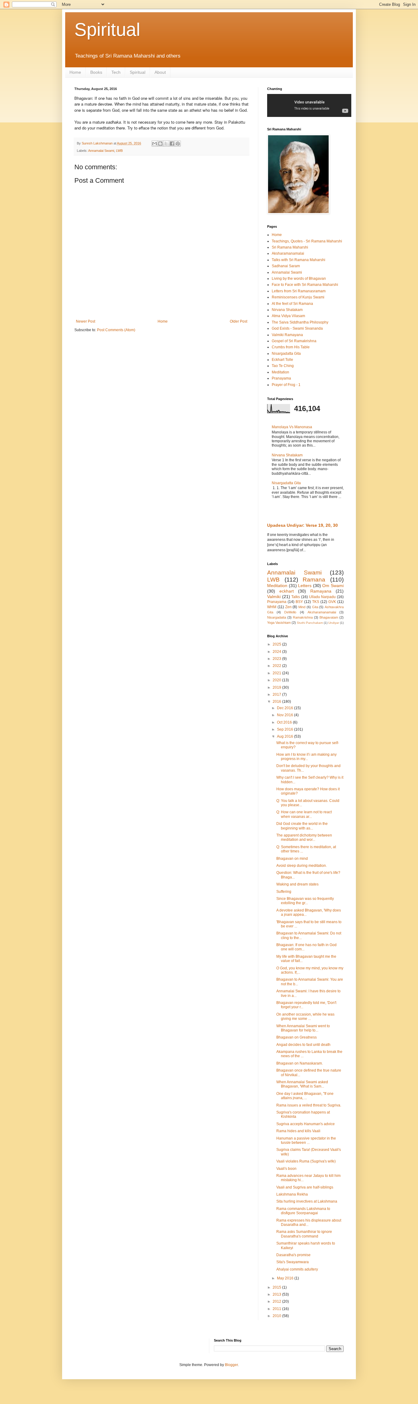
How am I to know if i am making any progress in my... (306, 756)
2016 (277, 701)
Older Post (238, 321)
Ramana (314, 579)
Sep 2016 (285, 729)
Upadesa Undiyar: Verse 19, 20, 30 (302, 525)
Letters (305, 585)
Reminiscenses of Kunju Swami (298, 297)
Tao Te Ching (283, 366)
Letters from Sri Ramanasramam (299, 291)
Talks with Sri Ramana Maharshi (298, 260)
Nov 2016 (285, 715)
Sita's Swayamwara (292, 1262)
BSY (299, 602)
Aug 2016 (285, 736)
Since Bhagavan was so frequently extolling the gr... (305, 901)
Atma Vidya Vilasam (288, 316)
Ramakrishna (303, 617)
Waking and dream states (297, 884)
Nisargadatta (276, 617)
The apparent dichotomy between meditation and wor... (304, 837)
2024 (277, 652)
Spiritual (107, 29)
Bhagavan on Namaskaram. (299, 1063)
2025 (277, 644)
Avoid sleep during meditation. (301, 865)
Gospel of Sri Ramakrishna (294, 341)
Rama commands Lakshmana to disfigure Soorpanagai (303, 1211)
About (160, 72)
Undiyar (333, 622)
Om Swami (333, 585)
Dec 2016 (285, 708)
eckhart (286, 591)
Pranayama (281, 378)
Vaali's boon (286, 1168)
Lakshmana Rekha (292, 1194)
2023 (277, 659)
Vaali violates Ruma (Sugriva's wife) (306, 1161)
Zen (288, 607)
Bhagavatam (328, 617)
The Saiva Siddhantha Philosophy (300, 322)
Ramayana (320, 591)
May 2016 (285, 1278)
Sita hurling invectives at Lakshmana (306, 1201)
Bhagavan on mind (292, 858)
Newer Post (85, 321)
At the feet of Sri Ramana (292, 303)
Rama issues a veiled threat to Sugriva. (308, 1105)
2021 (277, 673)
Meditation (280, 372)
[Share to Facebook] (172, 143)
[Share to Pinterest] (178, 143)
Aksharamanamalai (288, 253)
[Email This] (154, 143)
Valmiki (274, 596)
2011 (277, 1309)
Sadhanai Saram (286, 266)
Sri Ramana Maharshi (290, 247)
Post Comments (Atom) (116, 330)
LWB (119, 150)
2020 (277, 680)
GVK (332, 602)
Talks (295, 597)
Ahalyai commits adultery (297, 1269)
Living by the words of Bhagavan (299, 278)
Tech (116, 72)
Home (75, 72)
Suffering (283, 891)
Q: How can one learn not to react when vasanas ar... (304, 814)
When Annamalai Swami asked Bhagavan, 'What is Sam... (302, 1084)
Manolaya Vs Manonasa (292, 427)
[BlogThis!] (160, 143)
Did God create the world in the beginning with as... (302, 826)
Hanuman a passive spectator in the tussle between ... (306, 1140)
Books (96, 72)
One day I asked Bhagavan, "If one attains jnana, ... (305, 1095)
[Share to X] (166, 143)
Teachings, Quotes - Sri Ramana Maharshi (307, 241)
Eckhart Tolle (282, 360)
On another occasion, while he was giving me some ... (305, 1016)
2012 (277, 1301)
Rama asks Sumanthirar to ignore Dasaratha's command (304, 1234)
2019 (277, 687)
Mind (301, 607)
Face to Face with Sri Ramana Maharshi (305, 285)
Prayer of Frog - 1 (286, 385)
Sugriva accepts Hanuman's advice (305, 1124)
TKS (315, 602)
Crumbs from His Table (291, 347)
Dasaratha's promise (293, 1255)
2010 (277, 1316)
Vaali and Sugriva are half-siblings (304, 1187)
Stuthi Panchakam (310, 622)
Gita (315, 607)
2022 (277, 666)
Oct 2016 (285, 722)
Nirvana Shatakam (287, 310)
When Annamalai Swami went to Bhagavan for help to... (303, 1028)
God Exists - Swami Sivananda (297, 328)
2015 (277, 1287)
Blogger (231, 1365)
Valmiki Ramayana (287, 335)
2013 (277, 1294)
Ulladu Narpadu (322, 597)
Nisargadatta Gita (286, 353)
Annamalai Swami (101, 150)
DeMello (290, 612)
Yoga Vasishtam (279, 622)
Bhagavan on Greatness (296, 1037)
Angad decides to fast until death (303, 1045)
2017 (277, 694)
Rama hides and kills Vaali (298, 1131)
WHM (271, 607)
